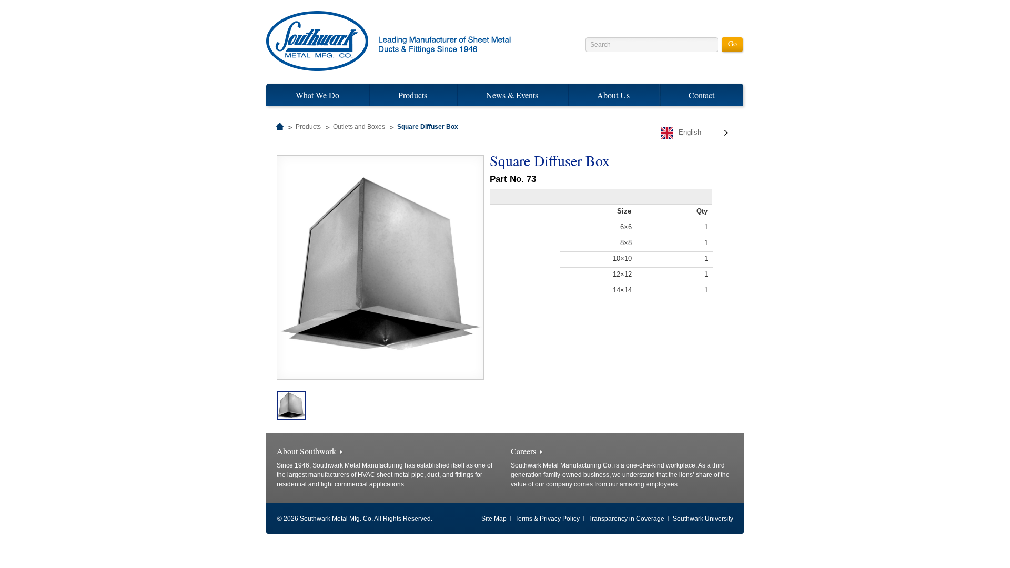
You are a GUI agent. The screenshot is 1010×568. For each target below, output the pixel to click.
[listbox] (694, 133)
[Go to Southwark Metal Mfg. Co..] (280, 126)
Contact (701, 94)
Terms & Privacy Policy (547, 518)
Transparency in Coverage (626, 518)
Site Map (494, 518)
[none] (694, 133)
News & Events (512, 94)
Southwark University (703, 518)
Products (412, 94)
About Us (613, 94)
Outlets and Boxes (359, 126)
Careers (523, 451)
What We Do (317, 94)
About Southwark (306, 451)
